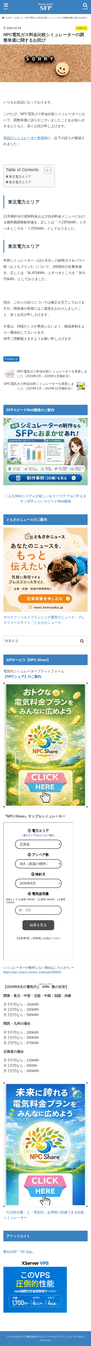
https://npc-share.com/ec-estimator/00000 (32, 972)
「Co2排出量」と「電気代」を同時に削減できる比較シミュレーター (43, 1214)
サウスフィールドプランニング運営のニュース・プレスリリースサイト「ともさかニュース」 (44, 619)
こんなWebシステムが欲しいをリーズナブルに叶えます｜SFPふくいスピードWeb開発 (45, 498)
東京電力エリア (20, 182)
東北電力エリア (20, 176)
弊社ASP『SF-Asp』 (19, 1252)
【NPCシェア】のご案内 (22, 676)
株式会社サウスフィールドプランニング (49, 1336)
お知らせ (13, 358)
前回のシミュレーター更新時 (25, 138)
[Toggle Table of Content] (45, 170)
